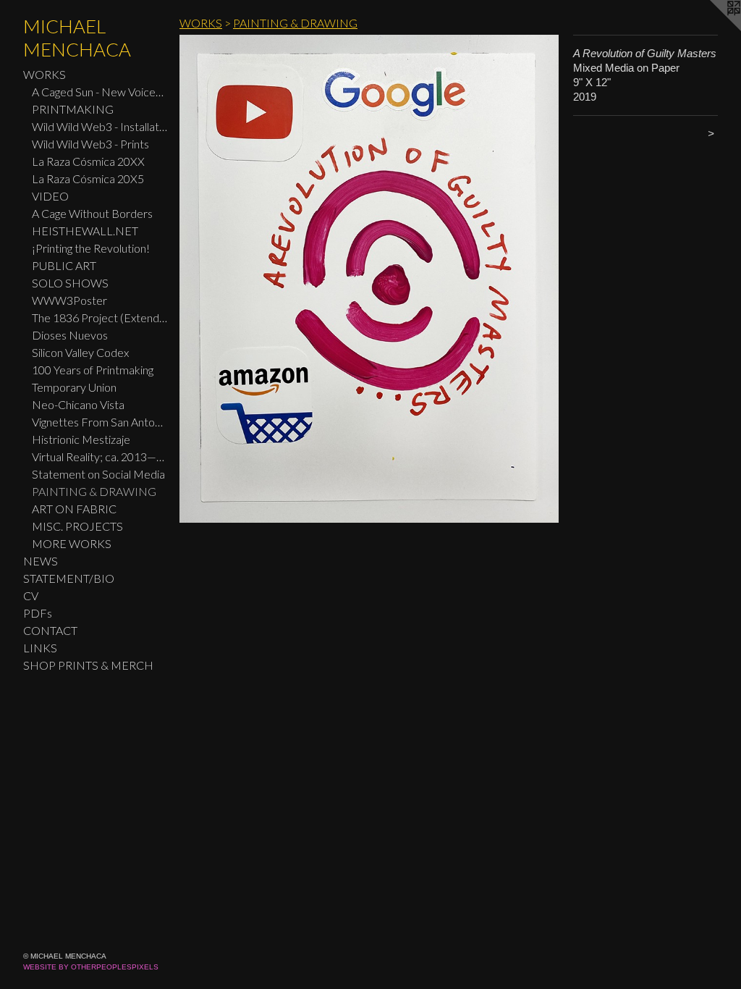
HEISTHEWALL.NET (85, 230)
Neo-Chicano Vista (78, 404)
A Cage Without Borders (92, 213)
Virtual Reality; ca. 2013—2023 (100, 456)
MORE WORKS (71, 543)
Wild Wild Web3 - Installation (100, 126)
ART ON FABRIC (74, 508)
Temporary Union (74, 387)
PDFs (37, 613)
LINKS (40, 648)
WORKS (44, 74)
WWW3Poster (69, 300)
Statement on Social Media (98, 474)
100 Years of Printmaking (92, 369)
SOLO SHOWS (70, 283)
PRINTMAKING (73, 109)
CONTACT (50, 630)
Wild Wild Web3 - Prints (90, 144)
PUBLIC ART (64, 265)
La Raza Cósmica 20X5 (88, 178)
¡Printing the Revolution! (91, 248)
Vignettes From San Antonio (100, 422)
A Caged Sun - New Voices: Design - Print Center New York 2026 (100, 91)
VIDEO (50, 196)
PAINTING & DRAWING (94, 491)
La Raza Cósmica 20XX (88, 161)
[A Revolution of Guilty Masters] (369, 279)
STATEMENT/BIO (68, 578)
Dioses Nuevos (70, 335)
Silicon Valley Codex (80, 352)
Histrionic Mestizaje (81, 439)
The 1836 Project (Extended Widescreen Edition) (100, 317)
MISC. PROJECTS (77, 526)
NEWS (40, 561)
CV (30, 595)
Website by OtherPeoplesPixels (90, 967)
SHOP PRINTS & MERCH (88, 665)
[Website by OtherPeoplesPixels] (712, 29)
